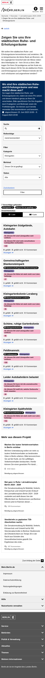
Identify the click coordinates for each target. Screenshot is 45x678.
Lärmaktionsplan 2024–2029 (30, 16)
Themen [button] (5, 653)
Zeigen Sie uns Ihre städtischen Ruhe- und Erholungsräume (18, 19)
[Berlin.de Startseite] (8, 617)
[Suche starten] (39, 128)
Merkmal (7, 162)
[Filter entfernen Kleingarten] (12, 207)
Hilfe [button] (3, 599)
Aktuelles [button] (5, 646)
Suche (6, 124)
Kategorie (7, 151)
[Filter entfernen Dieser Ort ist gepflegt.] (35, 207)
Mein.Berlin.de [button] (8, 567)
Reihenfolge (8, 134)
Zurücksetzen (9, 188)
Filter (22, 192)
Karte (34, 215)
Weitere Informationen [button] (11, 659)
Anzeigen (8, 252)
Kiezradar (14, 16)
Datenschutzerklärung (12, 580)
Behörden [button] (5, 633)
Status (6, 173)
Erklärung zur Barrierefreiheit (15, 593)
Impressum (7, 574)
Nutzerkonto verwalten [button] (11, 606)
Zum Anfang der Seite (31, 561)
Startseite (4, 16)
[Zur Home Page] (12, 9)
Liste (13, 215)
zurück (6, 29)
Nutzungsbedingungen (12, 586)
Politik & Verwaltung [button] (10, 639)
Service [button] (4, 626)
